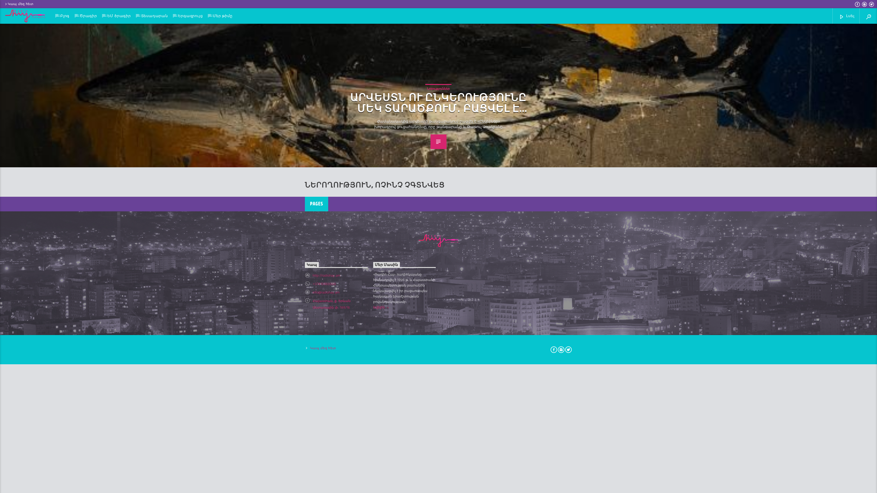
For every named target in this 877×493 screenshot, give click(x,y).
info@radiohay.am (326, 292)
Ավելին (379, 307)
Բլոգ (64, 16)
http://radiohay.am (326, 275)
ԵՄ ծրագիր (119, 16)
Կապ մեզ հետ (21, 4)
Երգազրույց (190, 16)
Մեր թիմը (222, 16)
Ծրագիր (88, 16)
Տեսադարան (154, 16)
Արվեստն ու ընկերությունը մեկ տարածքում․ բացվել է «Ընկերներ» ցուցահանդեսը (438, 103)
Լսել (849, 16)
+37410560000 (324, 284)
